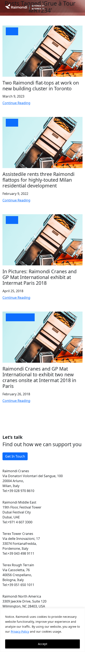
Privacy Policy (20, 631)
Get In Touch (15, 456)
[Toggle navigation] (78, 6)
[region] (42, 630)
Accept (42, 644)
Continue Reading (16, 103)
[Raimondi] (24, 6)
